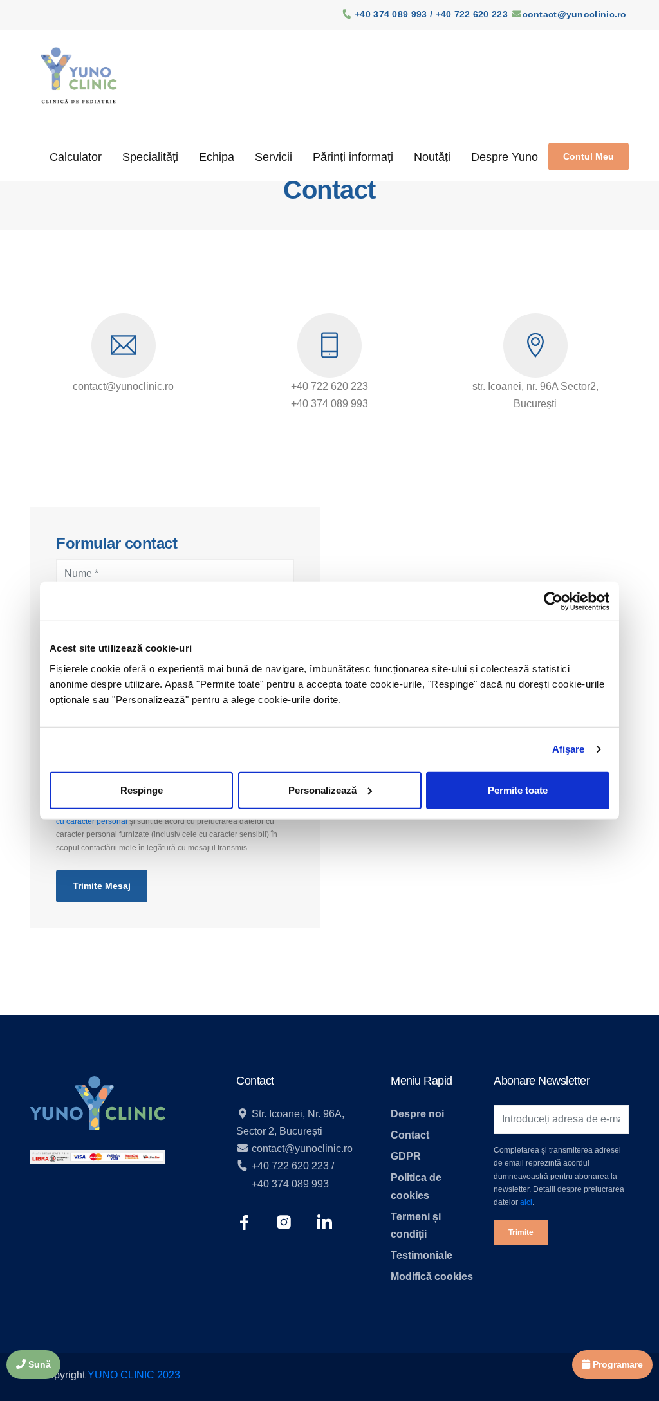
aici (526, 1202)
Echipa (216, 157)
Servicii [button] (273, 157)
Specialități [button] (150, 157)
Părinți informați (353, 157)
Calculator (76, 157)
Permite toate (518, 789)
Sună (38, 1364)
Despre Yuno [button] (504, 157)
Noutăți (432, 157)
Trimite (521, 1232)
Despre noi (417, 1113)
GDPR (406, 1156)
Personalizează (322, 789)
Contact (410, 1135)
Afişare (568, 749)
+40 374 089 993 (290, 1183)
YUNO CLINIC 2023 (134, 1374)
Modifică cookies (432, 1276)
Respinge (141, 789)
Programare (616, 1364)
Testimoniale (421, 1255)
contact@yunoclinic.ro (575, 14)
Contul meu (588, 156)
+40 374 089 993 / (395, 14)
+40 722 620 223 (472, 14)
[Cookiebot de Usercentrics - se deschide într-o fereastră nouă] (553, 601)
